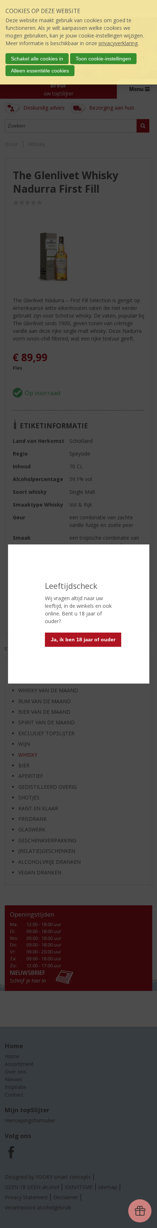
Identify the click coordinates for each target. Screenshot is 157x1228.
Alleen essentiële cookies (40, 71)
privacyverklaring (118, 43)
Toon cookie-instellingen (103, 59)
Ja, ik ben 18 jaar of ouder (83, 639)
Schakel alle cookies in (37, 59)
